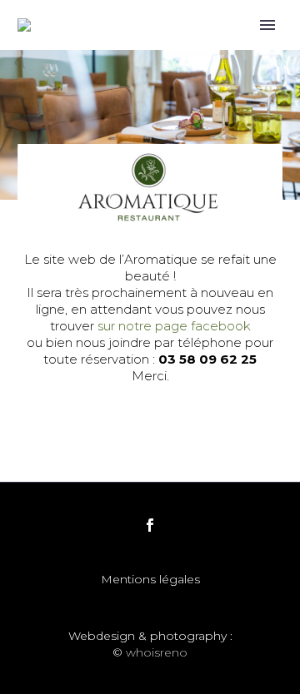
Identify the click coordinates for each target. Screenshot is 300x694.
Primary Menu (267, 24)
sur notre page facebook (174, 326)
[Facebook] (150, 525)
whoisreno (157, 652)
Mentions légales (150, 580)
